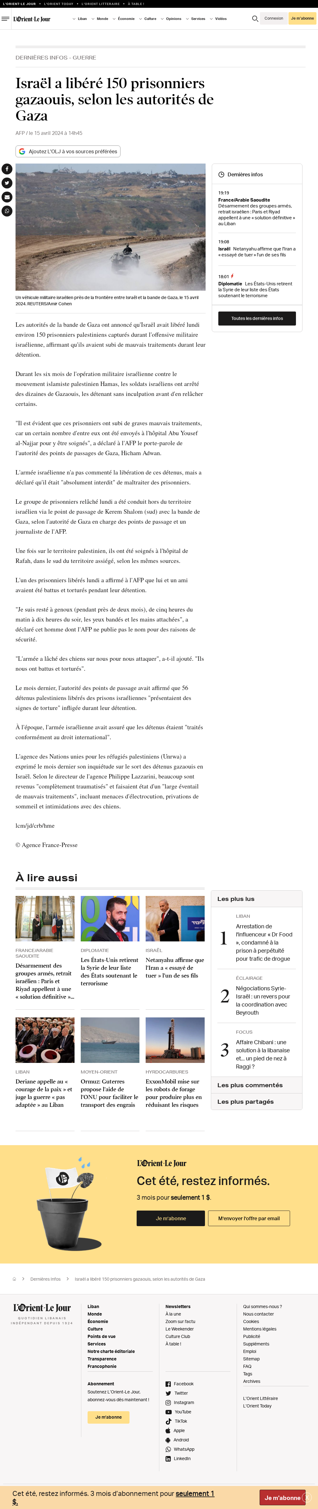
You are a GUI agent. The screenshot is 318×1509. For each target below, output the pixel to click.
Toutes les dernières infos (257, 318)
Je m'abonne (283, 1498)
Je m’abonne (171, 1218)
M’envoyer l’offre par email (249, 1218)
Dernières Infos (42, 57)
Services (97, 1343)
